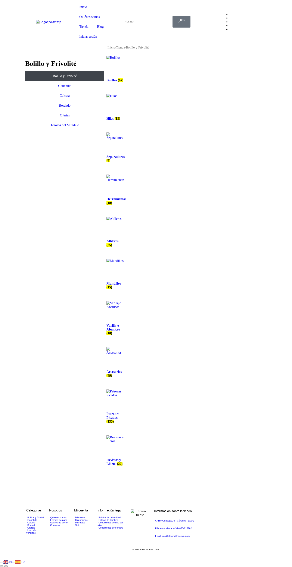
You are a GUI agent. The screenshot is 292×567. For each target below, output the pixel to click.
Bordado (65, 105)
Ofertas (65, 115)
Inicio (83, 7)
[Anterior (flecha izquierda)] (1, 566)
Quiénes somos (89, 17)
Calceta (65, 95)
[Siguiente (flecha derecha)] (6, 566)
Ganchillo (64, 86)
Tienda (83, 26)
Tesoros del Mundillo (64, 125)
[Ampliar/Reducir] (1, 562)
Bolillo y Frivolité (65, 76)
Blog (100, 26)
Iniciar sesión (88, 36)
